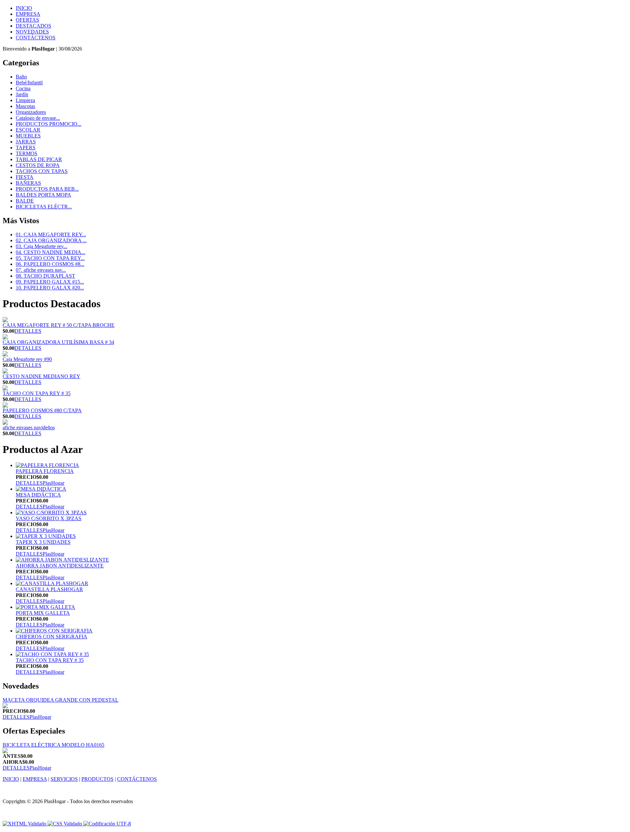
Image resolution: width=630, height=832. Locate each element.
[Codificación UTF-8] (107, 823)
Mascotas (25, 106)
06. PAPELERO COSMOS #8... (50, 264)
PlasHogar (53, 483)
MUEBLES (28, 136)
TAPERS (25, 147)
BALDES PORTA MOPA (43, 195)
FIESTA (24, 177)
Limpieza (25, 100)
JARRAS (26, 141)
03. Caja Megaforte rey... (41, 246)
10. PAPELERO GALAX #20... (50, 287)
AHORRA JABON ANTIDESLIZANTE (60, 565)
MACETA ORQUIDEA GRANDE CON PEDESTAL (60, 700)
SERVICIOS (64, 779)
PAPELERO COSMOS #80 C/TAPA (42, 410)
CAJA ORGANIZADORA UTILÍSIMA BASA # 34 (58, 342)
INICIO (24, 8)
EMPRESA (28, 14)
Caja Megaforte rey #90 (27, 359)
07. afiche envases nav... (41, 270)
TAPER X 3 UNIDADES (43, 542)
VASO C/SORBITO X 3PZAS (48, 518)
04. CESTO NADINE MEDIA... (50, 252)
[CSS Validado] (64, 823)
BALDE (25, 200)
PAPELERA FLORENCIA (45, 471)
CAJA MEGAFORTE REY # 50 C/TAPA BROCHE (59, 325)
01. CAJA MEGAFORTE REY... (51, 234)
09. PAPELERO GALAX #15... (50, 282)
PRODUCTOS (97, 779)
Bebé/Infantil (29, 82)
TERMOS (26, 153)
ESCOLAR (28, 130)
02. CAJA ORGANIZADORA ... (51, 240)
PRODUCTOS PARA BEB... (47, 189)
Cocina (23, 88)
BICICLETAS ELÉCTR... (44, 206)
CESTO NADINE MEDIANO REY (41, 376)
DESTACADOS (33, 26)
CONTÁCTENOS (35, 37)
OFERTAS (27, 20)
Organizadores (31, 112)
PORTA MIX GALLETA (43, 613)
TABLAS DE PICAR (39, 159)
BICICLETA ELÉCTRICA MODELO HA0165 (53, 745)
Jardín (22, 94)
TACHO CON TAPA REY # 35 (37, 393)
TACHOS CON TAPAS (42, 171)
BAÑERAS (28, 183)
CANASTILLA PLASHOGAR (49, 589)
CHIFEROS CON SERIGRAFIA (51, 636)
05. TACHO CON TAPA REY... (50, 258)
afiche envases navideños (29, 427)
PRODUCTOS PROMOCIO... (48, 124)
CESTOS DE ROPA (38, 165)
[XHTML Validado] (24, 823)
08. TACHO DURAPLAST (45, 276)
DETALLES (27, 331)
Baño (21, 76)
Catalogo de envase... (38, 118)
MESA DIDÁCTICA (38, 495)
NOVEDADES (32, 31)
